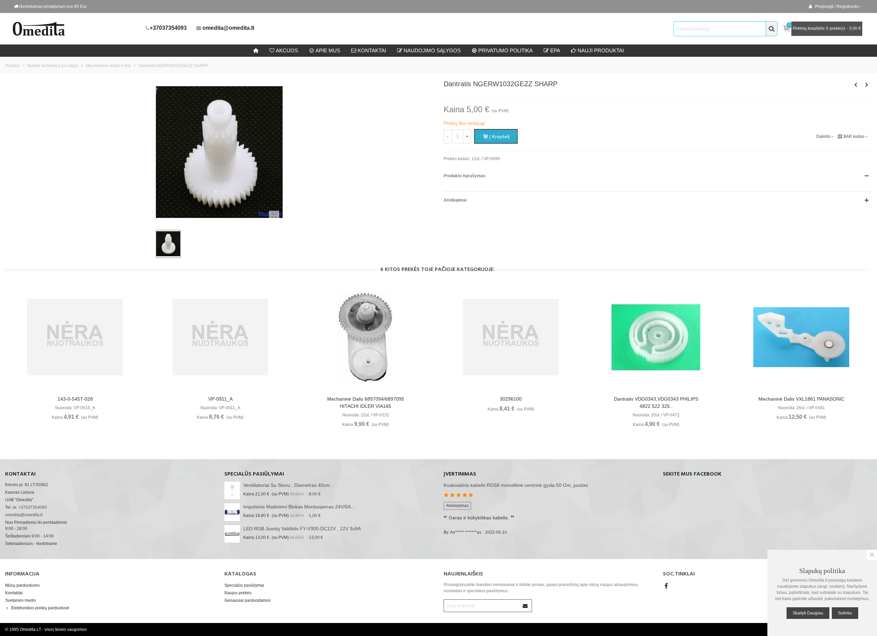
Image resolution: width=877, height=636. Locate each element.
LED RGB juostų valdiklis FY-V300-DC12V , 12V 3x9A (302, 528)
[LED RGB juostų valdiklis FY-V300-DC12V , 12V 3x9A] (232, 534)
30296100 (511, 399)
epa (555, 50)
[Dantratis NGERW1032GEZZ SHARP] (274, 216)
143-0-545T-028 (75, 399)
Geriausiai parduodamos (247, 600)
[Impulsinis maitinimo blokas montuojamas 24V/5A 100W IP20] (232, 512)
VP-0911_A (220, 399)
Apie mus (328, 50)
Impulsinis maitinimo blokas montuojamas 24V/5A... (299, 506)
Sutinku (845, 613)
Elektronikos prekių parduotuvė (40, 608)
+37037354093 (168, 28)
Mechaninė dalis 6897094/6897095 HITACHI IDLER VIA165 (365, 402)
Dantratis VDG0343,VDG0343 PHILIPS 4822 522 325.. (656, 402)
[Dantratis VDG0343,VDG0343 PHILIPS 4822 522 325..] (656, 337)
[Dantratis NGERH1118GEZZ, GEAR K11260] (867, 85)
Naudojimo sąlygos (432, 50)
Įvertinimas (460, 474)
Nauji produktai (601, 50)
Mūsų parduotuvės (22, 585)
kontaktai (372, 50)
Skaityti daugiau (808, 613)
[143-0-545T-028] (75, 337)
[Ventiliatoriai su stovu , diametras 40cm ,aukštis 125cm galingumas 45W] (232, 490)
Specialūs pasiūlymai (254, 474)
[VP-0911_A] (220, 337)
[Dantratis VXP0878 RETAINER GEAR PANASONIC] (856, 85)
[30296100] (511, 337)
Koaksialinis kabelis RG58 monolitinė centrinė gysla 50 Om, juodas (516, 485)
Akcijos (287, 50)
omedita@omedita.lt (228, 28)
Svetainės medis (20, 600)
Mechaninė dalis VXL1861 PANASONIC (801, 399)
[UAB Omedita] (77, 29)
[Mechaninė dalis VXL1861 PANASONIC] (801, 337)
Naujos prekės (237, 592)
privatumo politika (505, 50)
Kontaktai (14, 592)
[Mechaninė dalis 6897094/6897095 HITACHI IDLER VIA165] (365, 337)
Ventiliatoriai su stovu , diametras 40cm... (288, 485)
